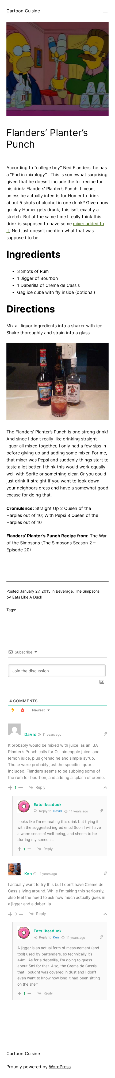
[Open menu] (105, 11)
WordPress (60, 1066)
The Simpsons (87, 591)
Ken (56, 937)
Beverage (64, 591)
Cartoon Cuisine (23, 10)
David (57, 811)
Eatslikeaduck (48, 804)
